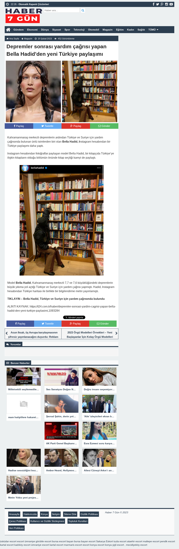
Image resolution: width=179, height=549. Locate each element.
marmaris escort (73, 544)
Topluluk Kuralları (77, 521)
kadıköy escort (22, 544)
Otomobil (93, 29)
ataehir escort (134, 541)
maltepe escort (151, 541)
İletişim (56, 514)
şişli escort (118, 544)
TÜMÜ (152, 29)
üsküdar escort (8, 541)
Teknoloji (79, 29)
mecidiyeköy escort (136, 544)
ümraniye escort (40, 544)
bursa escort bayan (62, 541)
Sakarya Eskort (104, 541)
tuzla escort (120, 541)
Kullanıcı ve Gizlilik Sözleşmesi (47, 521)
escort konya (90, 544)
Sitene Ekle (70, 514)
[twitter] (157, 4)
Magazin (108, 29)
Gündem (18, 29)
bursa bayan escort (84, 541)
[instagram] (166, 4)
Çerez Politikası (17, 521)
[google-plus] (162, 4)
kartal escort (7, 544)
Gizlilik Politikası (89, 514)
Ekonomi (32, 29)
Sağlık (141, 29)
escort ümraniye (26, 541)
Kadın (130, 29)
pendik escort (167, 541)
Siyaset (56, 29)
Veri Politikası (16, 528)
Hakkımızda (30, 514)
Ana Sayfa (14, 38)
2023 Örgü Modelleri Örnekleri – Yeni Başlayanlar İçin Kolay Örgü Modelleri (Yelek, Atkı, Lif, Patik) (90, 337)
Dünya (45, 29)
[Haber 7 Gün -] (24, 15)
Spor (67, 29)
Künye (44, 514)
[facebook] (154, 4)
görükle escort (43, 541)
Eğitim (120, 29)
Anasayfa (14, 514)
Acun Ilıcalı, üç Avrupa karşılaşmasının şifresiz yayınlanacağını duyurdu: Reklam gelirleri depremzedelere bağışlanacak (33, 337)
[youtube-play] (171, 4)
